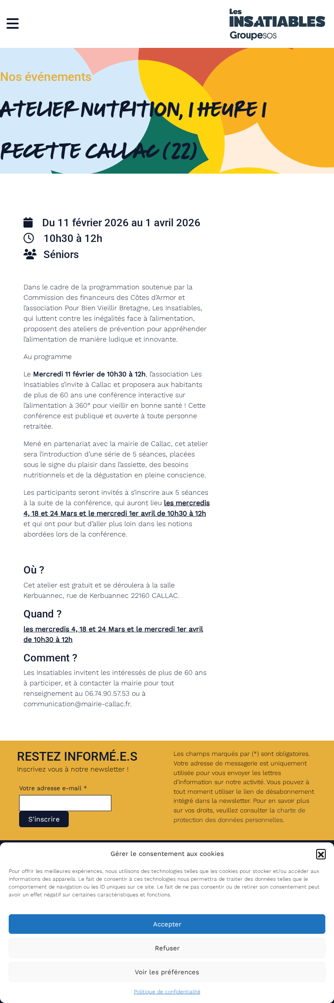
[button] (321, 853)
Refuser (167, 948)
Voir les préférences (167, 972)
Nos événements (45, 77)
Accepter (167, 924)
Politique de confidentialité (167, 992)
